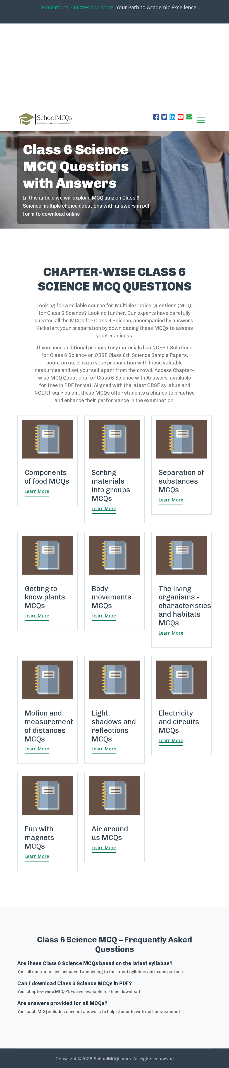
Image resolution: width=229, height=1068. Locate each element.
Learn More (37, 491)
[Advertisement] (114, 66)
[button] (200, 119)
